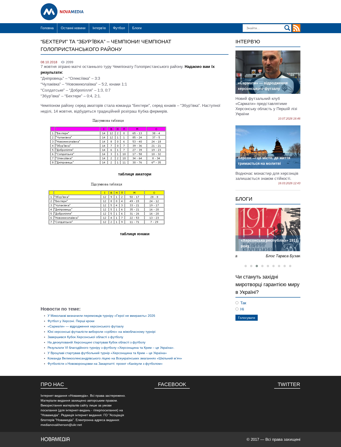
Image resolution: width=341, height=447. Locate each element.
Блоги (137, 28)
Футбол (119, 28)
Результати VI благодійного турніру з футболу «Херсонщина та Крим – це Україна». (111, 347)
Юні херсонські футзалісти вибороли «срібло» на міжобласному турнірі (101, 331)
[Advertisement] (134, 273)
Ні (242, 309)
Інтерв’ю (99, 28)
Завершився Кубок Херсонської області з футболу (85, 337)
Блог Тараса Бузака (281, 256)
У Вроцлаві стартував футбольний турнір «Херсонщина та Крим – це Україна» (107, 353)
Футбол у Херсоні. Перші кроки (71, 321)
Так (243, 303)
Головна (47, 28)
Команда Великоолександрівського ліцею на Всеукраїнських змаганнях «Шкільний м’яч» (115, 358)
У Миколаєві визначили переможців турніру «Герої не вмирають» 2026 (101, 315)
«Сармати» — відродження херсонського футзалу (86, 326)
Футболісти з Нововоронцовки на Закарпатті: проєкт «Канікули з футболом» (105, 363)
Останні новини (73, 28)
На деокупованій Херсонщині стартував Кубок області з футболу (96, 342)
